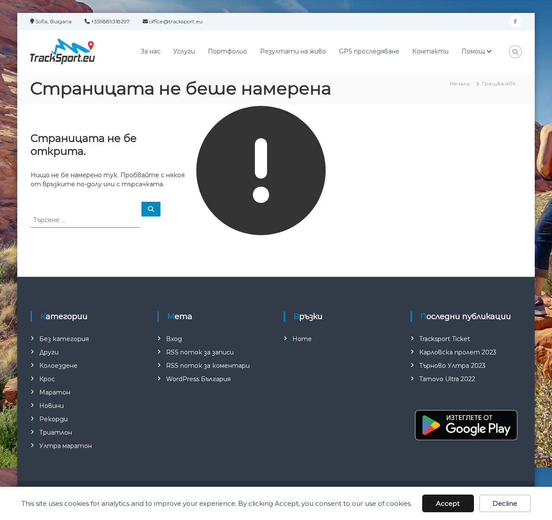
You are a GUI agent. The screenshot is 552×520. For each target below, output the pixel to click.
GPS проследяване (369, 51)
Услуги (184, 51)
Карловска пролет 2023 (457, 352)
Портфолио (227, 51)
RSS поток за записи (200, 352)
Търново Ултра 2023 (452, 366)
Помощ (473, 51)
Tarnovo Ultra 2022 (447, 379)
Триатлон (55, 432)
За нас (150, 51)
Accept (448, 503)
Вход (174, 339)
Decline (504, 503)
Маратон (54, 392)
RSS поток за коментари (208, 366)
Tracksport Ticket (444, 339)
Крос (47, 379)
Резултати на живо (293, 51)
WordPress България (198, 379)
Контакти (430, 51)
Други (49, 352)
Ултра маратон (65, 446)
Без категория (64, 339)
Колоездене (58, 366)
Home (302, 339)
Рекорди (53, 419)
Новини (51, 406)
